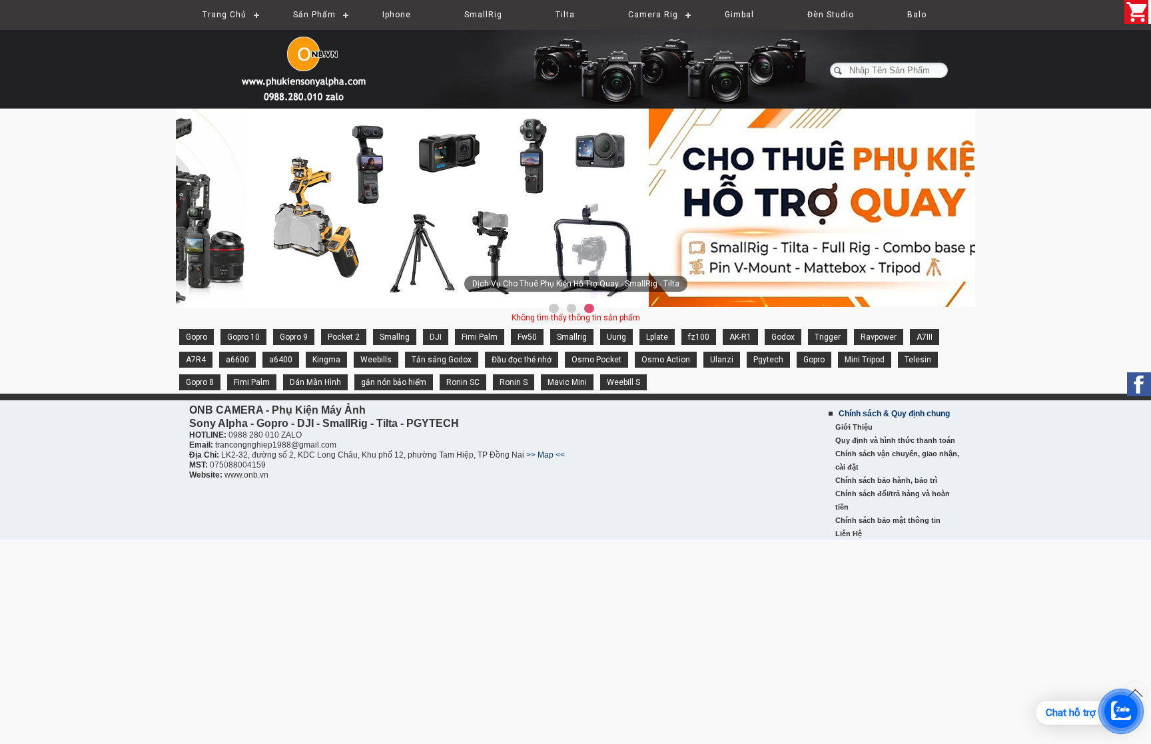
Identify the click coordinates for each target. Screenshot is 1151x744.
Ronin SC (463, 382)
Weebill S (623, 382)
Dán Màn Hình (315, 382)
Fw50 (527, 337)
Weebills (376, 359)
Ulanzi (721, 359)
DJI (436, 337)
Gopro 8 (200, 382)
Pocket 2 (344, 337)
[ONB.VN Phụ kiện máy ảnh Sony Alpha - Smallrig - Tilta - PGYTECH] (309, 63)
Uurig (616, 337)
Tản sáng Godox (442, 359)
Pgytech (768, 359)
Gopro (196, 337)
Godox (783, 337)
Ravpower (879, 337)
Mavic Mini (567, 382)
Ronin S (514, 382)
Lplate (657, 337)
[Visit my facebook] (1139, 384)
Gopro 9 (294, 337)
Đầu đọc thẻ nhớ (522, 359)
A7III (925, 337)
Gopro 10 (243, 337)
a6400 (280, 359)
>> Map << (545, 455)
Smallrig (395, 337)
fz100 (698, 337)
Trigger (828, 337)
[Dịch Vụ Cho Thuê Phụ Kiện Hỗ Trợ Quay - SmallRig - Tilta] (575, 208)
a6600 (237, 359)
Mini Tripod (865, 359)
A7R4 (196, 359)
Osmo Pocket (596, 359)
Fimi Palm (480, 337)
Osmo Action (665, 359)
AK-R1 (740, 337)
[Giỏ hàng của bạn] (1137, 12)
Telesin (918, 359)
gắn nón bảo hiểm (393, 382)
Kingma (326, 359)
